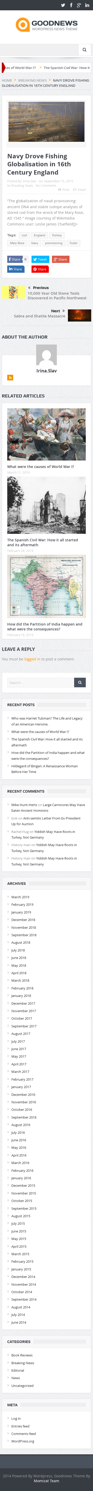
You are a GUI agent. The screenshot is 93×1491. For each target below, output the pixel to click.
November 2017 (23, 1011)
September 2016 (23, 1117)
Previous (41, 287)
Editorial (17, 1370)
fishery (57, 235)
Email (82, 190)
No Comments (46, 185)
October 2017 (21, 1018)
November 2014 (23, 1284)
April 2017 (18, 1064)
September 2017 (23, 1026)
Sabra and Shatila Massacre (39, 316)
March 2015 (20, 1254)
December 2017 (23, 1003)
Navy (34, 243)
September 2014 (23, 1299)
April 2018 (18, 973)
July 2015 (18, 1223)
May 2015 (18, 1238)
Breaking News (22, 185)
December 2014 (23, 1276)
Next (55, 311)
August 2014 (20, 1307)
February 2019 (22, 904)
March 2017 (20, 1071)
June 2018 (18, 957)
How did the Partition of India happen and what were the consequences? (44, 626)
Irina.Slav (29, 181)
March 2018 (20, 980)
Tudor (73, 243)
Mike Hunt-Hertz (24, 804)
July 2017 (18, 1041)
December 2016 (23, 1094)
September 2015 (23, 1208)
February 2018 (22, 988)
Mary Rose (17, 243)
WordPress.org (22, 1441)
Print (66, 190)
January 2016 (21, 1178)
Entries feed (20, 1426)
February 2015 (22, 1261)
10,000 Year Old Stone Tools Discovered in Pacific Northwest (57, 296)
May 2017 (18, 1056)
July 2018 (18, 950)
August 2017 (20, 1033)
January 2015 (21, 1269)
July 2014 (18, 1314)
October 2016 (21, 1109)
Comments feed (23, 1433)
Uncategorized (22, 1385)
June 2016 (18, 1140)
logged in (32, 659)
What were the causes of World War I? (40, 466)
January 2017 (21, 1086)
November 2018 (23, 927)
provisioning (54, 243)
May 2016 (18, 1147)
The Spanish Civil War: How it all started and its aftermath (42, 542)
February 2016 (22, 1170)
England (39, 235)
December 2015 (23, 1185)
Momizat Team (46, 1480)
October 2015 (21, 1200)
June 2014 (18, 1322)
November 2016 (23, 1102)
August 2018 (20, 942)
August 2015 (20, 1216)
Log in (16, 1418)
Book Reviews (22, 1355)
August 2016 (20, 1124)
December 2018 (23, 919)
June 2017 (18, 1049)
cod (24, 235)
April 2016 (18, 1155)
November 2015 (23, 1193)
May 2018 (18, 965)
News (15, 1378)
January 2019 (21, 912)
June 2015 (18, 1231)
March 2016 (20, 1162)
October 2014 (21, 1292)
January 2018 (21, 995)
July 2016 (18, 1132)
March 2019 (20, 897)
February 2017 (22, 1079)
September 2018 (23, 935)
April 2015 (18, 1246)
